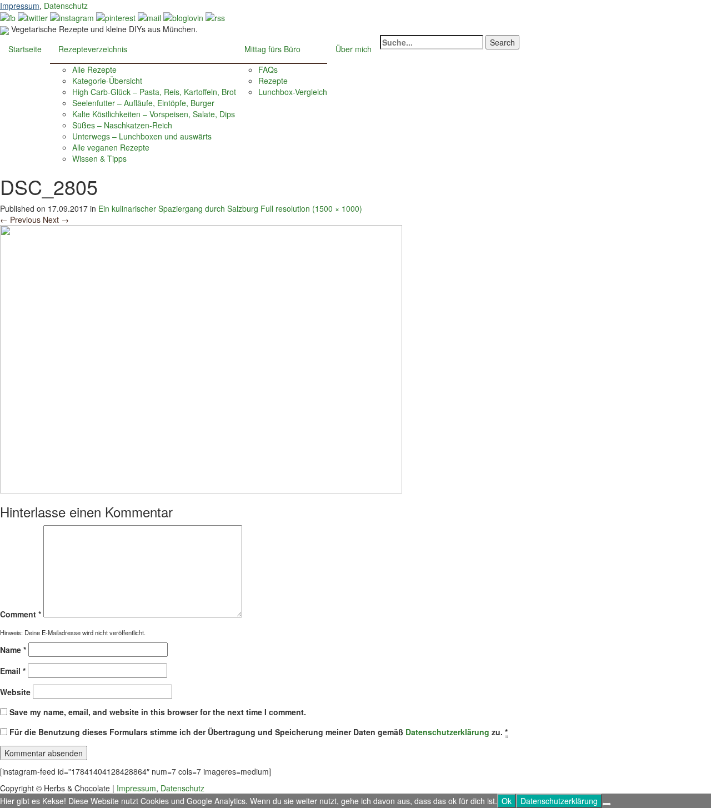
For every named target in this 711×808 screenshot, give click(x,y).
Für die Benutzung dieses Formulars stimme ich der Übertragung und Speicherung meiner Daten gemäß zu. (258, 731)
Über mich (354, 48)
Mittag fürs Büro (272, 48)
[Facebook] (8, 16)
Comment (20, 614)
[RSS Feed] (215, 16)
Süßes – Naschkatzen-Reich (122, 125)
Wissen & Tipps (99, 158)
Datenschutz (66, 5)
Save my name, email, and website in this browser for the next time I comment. (157, 711)
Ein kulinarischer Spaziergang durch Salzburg (179, 208)
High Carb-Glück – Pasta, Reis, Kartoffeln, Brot (154, 91)
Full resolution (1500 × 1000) (311, 208)
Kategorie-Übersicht (107, 80)
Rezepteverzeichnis (92, 48)
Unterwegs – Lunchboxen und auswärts (142, 136)
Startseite (25, 48)
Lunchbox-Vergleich (292, 91)
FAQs (268, 69)
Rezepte (273, 80)
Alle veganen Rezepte (110, 147)
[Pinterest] (116, 16)
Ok (507, 800)
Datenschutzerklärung (447, 731)
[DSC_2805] (201, 357)
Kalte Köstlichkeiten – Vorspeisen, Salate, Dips (153, 113)
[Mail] (149, 16)
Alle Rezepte (94, 69)
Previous (20, 219)
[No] (606, 804)
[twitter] (33, 16)
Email (13, 670)
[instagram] (72, 16)
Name (13, 649)
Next (56, 219)
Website (15, 691)
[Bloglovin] (183, 16)
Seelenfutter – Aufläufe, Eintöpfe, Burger (143, 102)
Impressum (19, 5)
